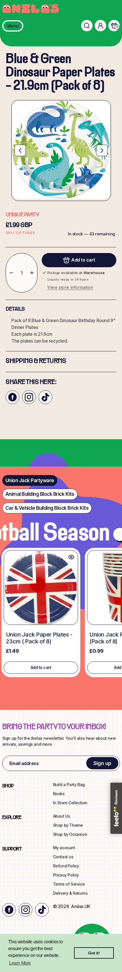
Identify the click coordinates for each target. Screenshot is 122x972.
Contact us (63, 856)
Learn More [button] (20, 963)
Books (59, 793)
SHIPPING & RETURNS (36, 361)
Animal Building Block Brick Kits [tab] (39, 494)
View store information (70, 287)
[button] (86, 25)
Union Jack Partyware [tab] (29, 480)
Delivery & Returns (70, 893)
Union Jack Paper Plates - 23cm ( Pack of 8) (39, 638)
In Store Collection (70, 802)
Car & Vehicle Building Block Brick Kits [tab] (47, 508)
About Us (61, 816)
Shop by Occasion (70, 834)
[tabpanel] (61, 614)
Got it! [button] (94, 953)
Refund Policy (66, 865)
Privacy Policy (66, 874)
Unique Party (22, 214)
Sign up (102, 763)
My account (64, 847)
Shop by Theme (68, 825)
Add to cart (41, 667)
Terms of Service (69, 884)
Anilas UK (80, 906)
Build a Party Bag (69, 784)
